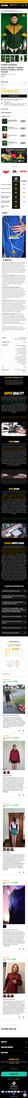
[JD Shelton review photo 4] (12, 995)
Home (2, 10)
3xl (25, 84)
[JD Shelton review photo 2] (4, 995)
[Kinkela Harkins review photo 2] (4, 772)
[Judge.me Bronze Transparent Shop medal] (17, 663)
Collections (6, 10)
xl (17, 84)
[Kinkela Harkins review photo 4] (12, 849)
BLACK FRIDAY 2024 (13, 10)
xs (2, 84)
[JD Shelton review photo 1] (14, 978)
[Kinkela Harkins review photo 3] (8, 772)
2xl (22, 84)
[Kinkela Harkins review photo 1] (14, 755)
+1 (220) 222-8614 (14, 1089)
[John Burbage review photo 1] (14, 699)
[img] (6, 679)
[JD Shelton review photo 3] (8, 995)
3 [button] (15, 1024)
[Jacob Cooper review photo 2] (4, 926)
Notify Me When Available (14, 96)
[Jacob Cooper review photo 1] (14, 904)
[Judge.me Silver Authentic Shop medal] (10, 663)
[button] (4, 74)
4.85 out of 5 (18, 644)
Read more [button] (5, 791)
